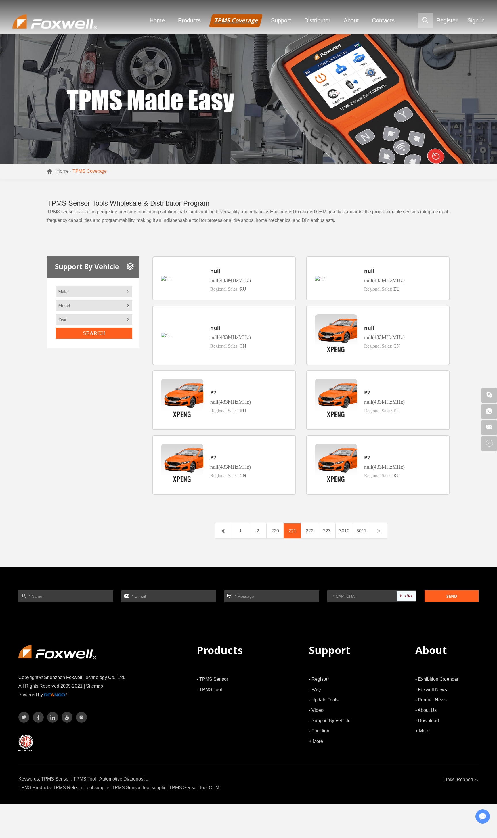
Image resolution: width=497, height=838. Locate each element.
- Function (319, 730)
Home (157, 20)
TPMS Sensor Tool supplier (140, 787)
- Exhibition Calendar (436, 679)
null (215, 270)
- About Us (426, 710)
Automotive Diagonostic (123, 778)
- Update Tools (324, 699)
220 (275, 530)
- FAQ (315, 689)
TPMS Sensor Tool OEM (194, 787)
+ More (316, 741)
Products (189, 20)
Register (447, 20)
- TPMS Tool (209, 689)
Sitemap (94, 686)
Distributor (317, 20)
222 (310, 530)
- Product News (431, 699)
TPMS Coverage (236, 20)
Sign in (476, 20)
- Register (319, 679)
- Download (427, 720)
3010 (344, 530)
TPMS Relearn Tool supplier (82, 787)
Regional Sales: (228, 289)
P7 (213, 392)
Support (281, 20)
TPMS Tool (84, 778)
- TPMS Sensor (212, 679)
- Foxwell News (431, 689)
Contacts (383, 20)
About (351, 20)
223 (327, 530)
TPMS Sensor (55, 778)
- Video (316, 710)
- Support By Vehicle (330, 720)
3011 (361, 530)
